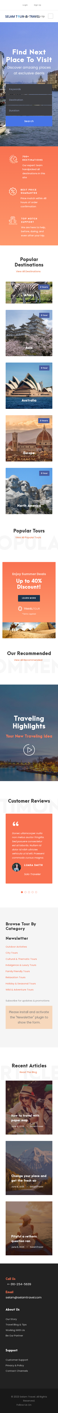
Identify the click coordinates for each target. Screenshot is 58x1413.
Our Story (11, 1319)
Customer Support (17, 1359)
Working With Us (15, 1330)
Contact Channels (17, 1370)
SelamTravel (36, 1126)
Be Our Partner (14, 1335)
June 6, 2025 (17, 1126)
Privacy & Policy (15, 1365)
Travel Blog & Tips (16, 1324)
